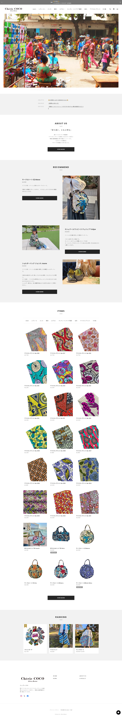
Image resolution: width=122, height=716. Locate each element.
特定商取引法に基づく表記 (66, 710)
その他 (104, 9)
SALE (34, 9)
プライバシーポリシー (54, 710)
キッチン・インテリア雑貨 (74, 9)
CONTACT (82, 678)
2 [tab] (61, 87)
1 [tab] (59, 87)
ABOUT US (82, 676)
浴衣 (86, 9)
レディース (42, 9)
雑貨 (55, 9)
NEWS (55, 678)
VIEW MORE (61, 149)
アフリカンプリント (95, 9)
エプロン (62, 9)
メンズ (49, 9)
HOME (55, 676)
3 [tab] (62, 87)
